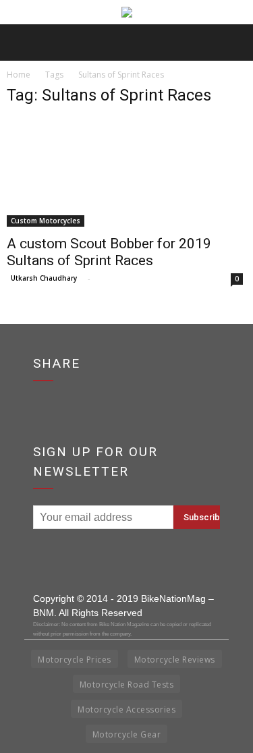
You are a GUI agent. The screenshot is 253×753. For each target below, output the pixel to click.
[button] (234, 42)
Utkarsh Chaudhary (44, 278)
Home (18, 74)
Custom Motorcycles (45, 220)
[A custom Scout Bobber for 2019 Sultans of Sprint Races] (126, 173)
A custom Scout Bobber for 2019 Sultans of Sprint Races (109, 252)
